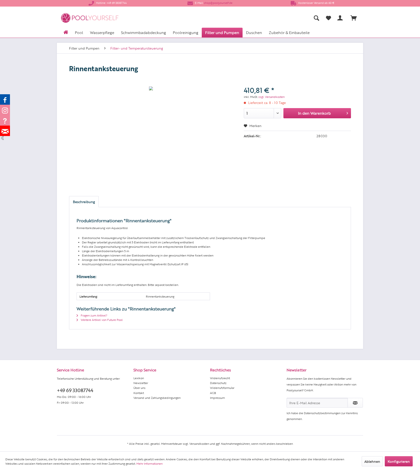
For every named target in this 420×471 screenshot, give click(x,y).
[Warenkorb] (356, 18)
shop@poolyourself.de (218, 3)
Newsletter (140, 383)
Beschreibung (84, 201)
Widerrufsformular (222, 388)
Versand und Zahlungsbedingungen (157, 398)
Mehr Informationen (149, 463)
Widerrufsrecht (220, 378)
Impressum (217, 398)
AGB (213, 393)
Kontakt (138, 393)
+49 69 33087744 (75, 390)
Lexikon (138, 378)
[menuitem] (268, 17)
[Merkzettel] (328, 18)
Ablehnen (372, 461)
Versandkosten (199, 443)
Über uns (139, 388)
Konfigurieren (399, 461)
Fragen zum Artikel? (93, 315)
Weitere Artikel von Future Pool (101, 320)
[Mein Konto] (341, 18)
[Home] (65, 32)
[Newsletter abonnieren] (355, 403)
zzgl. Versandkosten (271, 97)
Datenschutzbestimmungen (322, 413)
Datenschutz (218, 383)
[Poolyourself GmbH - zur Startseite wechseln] (89, 17)
